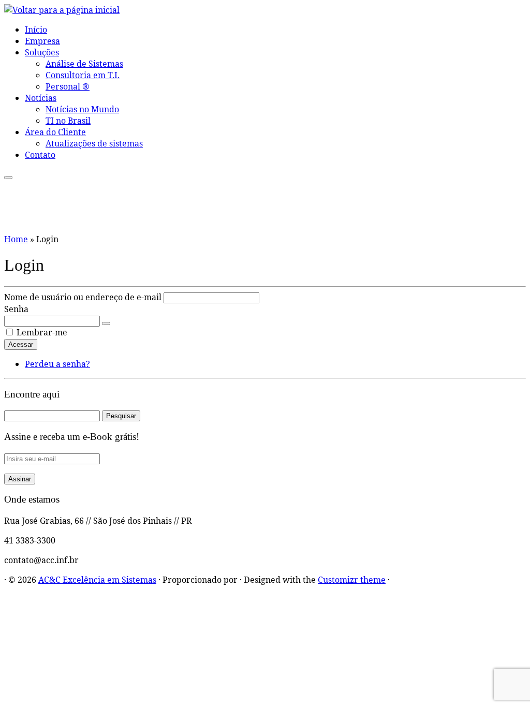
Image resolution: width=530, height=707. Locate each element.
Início (36, 29)
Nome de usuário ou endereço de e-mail (82, 297)
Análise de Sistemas (84, 63)
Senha (16, 309)
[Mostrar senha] (106, 323)
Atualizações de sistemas (94, 143)
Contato (40, 154)
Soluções (42, 52)
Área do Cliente (55, 132)
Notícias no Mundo (82, 109)
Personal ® (68, 86)
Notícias (40, 98)
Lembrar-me (42, 332)
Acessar (20, 344)
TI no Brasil (68, 120)
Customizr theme (352, 579)
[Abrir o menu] (8, 177)
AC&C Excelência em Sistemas (97, 579)
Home (16, 239)
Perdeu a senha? (57, 364)
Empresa (42, 41)
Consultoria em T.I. (83, 75)
